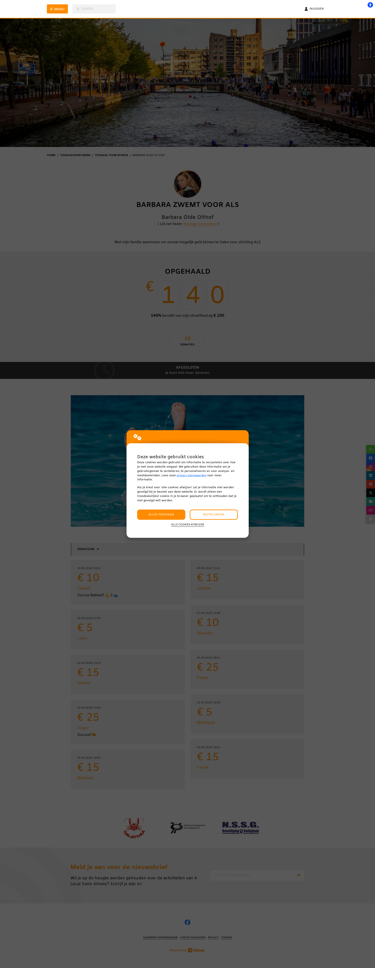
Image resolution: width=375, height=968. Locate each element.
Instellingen (213, 514)
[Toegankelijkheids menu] (370, 4)
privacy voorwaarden (191, 475)
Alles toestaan (161, 514)
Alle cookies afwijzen (187, 524)
